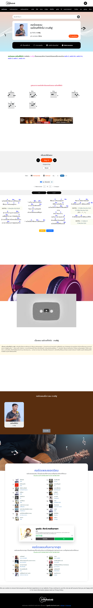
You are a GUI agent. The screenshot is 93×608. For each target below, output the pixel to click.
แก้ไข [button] (43, 230)
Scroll (54, 192)
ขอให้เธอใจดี (57, 569)
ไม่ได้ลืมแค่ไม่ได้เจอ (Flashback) (61, 565)
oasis (55, 556)
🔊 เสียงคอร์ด (46, 182)
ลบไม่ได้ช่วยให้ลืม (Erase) (26, 513)
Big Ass (56, 515)
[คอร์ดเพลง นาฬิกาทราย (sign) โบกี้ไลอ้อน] (17, 506)
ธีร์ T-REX (56, 494)
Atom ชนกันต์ (57, 558)
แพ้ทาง (55, 517)
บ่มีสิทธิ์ (55, 492)
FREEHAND (56, 570)
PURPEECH (22, 511)
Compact (56, 186)
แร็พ (37, 9)
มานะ (55, 500)
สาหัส (55, 509)
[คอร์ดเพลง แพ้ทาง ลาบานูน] (51, 518)
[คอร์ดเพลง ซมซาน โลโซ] (17, 518)
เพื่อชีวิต (52, 9)
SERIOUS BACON (24, 575)
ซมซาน (21, 517)
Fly (54, 485)
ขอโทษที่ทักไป (14, 423)
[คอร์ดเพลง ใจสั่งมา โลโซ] (17, 493)
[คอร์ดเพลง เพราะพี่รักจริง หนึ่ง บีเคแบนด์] (51, 489)
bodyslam (56, 498)
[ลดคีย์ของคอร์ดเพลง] (38, 160)
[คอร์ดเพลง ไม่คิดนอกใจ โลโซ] (17, 485)
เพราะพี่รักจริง (57, 488)
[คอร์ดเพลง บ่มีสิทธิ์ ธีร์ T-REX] (51, 493)
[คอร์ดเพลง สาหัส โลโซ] (51, 510)
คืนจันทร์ (22, 479)
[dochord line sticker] (46, 533)
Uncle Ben (56, 562)
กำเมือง (76, 9)
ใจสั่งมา (21, 492)
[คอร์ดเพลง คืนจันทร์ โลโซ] (17, 481)
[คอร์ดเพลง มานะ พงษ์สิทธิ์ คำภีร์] (51, 502)
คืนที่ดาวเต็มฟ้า (23, 488)
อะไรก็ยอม (22, 500)
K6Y (21, 570)
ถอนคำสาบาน (57, 573)
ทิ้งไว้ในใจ (56, 513)
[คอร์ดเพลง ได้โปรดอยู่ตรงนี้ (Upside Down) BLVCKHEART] (17, 562)
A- (58, 176)
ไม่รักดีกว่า (22, 496)
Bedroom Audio (58, 506)
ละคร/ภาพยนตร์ (67, 9)
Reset (46, 168)
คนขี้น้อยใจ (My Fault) (25, 573)
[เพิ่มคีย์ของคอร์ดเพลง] (55, 160)
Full (39, 192)
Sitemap (68, 605)
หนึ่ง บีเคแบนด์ (57, 489)
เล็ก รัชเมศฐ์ (22, 566)
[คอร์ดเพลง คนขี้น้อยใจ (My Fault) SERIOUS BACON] (17, 574)
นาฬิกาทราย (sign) (24, 505)
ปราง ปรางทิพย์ (23, 558)
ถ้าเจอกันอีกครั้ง (23, 569)
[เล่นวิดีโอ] (46, 310)
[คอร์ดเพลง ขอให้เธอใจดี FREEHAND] (51, 570)
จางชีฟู (38, 33)
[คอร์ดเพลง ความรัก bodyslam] (51, 497)
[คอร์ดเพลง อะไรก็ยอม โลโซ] (17, 502)
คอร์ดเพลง (4, 9)
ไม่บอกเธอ (56, 505)
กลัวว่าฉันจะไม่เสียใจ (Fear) (26, 509)
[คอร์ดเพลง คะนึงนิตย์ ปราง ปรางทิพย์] (17, 557)
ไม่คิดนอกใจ (22, 484)
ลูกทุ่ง (57, 9)
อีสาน (90, 9)
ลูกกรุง (85, 9)
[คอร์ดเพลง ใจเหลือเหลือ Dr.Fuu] (51, 481)
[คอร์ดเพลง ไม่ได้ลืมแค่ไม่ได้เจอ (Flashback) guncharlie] (51, 566)
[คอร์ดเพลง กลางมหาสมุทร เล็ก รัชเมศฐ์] (17, 566)
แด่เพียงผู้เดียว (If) (58, 560)
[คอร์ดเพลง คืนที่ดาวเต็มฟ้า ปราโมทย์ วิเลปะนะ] (17, 489)
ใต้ (61, 9)
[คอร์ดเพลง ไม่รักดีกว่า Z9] (17, 497)
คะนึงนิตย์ (22, 556)
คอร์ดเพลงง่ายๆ (14, 9)
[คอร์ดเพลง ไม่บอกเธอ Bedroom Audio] (51, 506)
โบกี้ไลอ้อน (22, 506)
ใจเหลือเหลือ (57, 479)
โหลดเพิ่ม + (46, 431)
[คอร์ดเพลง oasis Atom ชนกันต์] (51, 557)
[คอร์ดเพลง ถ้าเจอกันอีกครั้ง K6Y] (17, 570)
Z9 (20, 498)
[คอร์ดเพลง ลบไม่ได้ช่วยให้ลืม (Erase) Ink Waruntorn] (17, 514)
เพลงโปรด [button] (50, 230)
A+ (66, 176)
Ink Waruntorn (23, 515)
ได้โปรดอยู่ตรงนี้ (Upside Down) (27, 560)
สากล (41, 9)
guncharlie (56, 566)
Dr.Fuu (55, 481)
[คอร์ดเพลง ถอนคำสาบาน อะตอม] (51, 574)
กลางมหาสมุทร (23, 565)
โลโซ (21, 481)
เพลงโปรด (74, 36)
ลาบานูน (55, 519)
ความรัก (56, 496)
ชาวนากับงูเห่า (57, 484)
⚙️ (52, 182)
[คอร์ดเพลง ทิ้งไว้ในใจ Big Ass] (51, 514)
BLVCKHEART (23, 562)
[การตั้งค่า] (85, 3)
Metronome (38, 186)
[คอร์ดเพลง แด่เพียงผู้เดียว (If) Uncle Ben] (51, 562)
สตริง (32, 9)
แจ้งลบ (62, 605)
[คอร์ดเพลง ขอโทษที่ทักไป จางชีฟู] (14, 411)
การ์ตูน (46, 9)
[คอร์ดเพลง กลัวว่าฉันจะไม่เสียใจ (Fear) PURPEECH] (17, 510)
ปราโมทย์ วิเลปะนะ (24, 489)
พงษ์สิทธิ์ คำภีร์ (57, 502)
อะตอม (55, 575)
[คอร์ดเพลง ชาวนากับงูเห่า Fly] (51, 485)
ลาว (81, 9)
